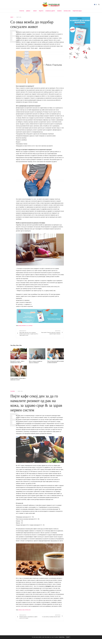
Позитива (12, 391)
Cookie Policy (62, 637)
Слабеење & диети (50, 10)
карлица (30, 325)
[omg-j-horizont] (40, 316)
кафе (23, 609)
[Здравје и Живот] (51, 4)
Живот (35, 10)
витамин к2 (24, 325)
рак (30, 609)
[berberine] (79, 37)
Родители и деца (77, 10)
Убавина (59, 10)
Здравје (28, 10)
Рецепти (41, 10)
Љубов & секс (67, 10)
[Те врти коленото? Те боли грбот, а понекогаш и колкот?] (18, 370)
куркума (27, 609)
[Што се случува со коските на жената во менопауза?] (37, 353)
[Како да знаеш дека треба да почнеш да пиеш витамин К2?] (55, 353)
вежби (19, 325)
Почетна (21, 10)
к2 (27, 325)
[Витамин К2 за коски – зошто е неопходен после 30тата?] (18, 353)
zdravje (20, 609)
